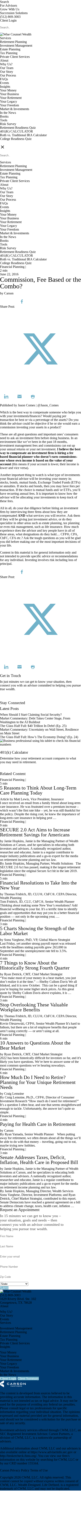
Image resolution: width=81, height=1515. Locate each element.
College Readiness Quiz (16, 139)
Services (5, 38)
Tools (3, 120)
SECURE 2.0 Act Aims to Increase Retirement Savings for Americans (35, 832)
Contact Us (7, 699)
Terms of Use (39, 1470)
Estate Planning (10, 49)
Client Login (8, 20)
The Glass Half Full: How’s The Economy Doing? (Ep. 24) (39, 737)
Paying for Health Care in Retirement (38, 1124)
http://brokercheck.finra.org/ (18, 1456)
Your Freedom (9, 105)
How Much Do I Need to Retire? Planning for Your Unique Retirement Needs (38, 1082)
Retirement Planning (13, 42)
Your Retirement (11, 98)
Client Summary (28, 1378)
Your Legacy (8, 101)
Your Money (8, 90)
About (4, 60)
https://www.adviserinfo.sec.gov (52, 1452)
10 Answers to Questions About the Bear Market (35, 1045)
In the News (8, 112)
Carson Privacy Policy (14, 1470)
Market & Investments (14, 109)
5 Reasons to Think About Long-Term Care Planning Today (38, 790)
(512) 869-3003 (10, 16)
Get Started (7, 770)
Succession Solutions (14, 13)
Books (4, 116)
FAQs (4, 79)
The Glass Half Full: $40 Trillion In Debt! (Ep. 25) (33, 726)
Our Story (6, 71)
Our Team (6, 68)
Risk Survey (8, 124)
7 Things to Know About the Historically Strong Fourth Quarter (35, 965)
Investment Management (16, 45)
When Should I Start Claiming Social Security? (31, 714)
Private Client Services (15, 56)
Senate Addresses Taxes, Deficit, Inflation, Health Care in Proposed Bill (39, 1160)
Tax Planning (8, 53)
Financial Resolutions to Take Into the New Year (38, 885)
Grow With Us (9, 9)
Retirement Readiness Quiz (18, 127)
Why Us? (6, 64)
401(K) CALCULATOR (16, 131)
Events (4, 83)
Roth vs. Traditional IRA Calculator (23, 135)
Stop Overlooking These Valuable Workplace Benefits (34, 1007)
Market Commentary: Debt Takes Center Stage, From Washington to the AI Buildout (35, 720)
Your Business (9, 94)
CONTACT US (10, 142)
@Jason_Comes (48, 405)
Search (4, 2)
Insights (5, 86)
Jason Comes (26, 405)
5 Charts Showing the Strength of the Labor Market (37, 931)
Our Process (8, 75)
